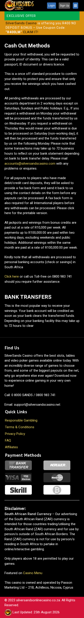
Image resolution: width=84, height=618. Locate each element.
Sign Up (64, 5)
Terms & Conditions (19, 427)
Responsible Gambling (21, 420)
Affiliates (11, 447)
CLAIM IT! (30, 32)
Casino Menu (32, 573)
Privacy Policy (15, 434)
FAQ (8, 440)
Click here (11, 276)
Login (51, 5)
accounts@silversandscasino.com (29, 164)
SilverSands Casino (21, 23)
